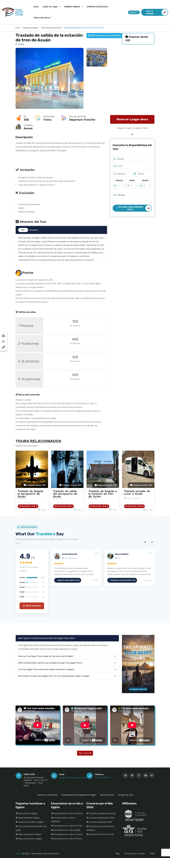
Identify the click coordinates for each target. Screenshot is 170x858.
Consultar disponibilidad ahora (130, 208)
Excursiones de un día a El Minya (67, 838)
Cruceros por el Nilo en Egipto (30, 822)
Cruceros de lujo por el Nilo (100, 822)
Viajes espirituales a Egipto (29, 834)
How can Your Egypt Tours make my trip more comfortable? (46, 656)
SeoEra (19, 853)
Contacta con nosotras (134, 853)
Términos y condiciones (47, 795)
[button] (145, 542)
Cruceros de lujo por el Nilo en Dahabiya (100, 828)
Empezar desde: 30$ (136, 38)
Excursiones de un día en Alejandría (63, 820)
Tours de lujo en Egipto (27, 813)
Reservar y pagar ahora (132, 119)
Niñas (132, 180)
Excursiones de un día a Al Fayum (68, 813)
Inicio (36, 6)
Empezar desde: (36, 485)
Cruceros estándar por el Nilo (101, 818)
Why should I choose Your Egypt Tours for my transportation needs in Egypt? (54, 676)
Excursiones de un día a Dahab (66, 830)
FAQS (152, 853)
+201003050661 (102, 777)
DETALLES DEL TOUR (27, 506)
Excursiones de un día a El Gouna (68, 834)
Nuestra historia (107, 795)
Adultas (119, 180)
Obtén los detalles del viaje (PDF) (105, 35)
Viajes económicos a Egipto (29, 838)
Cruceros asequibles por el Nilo (102, 813)
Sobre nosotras (42, 17)
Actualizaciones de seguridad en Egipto (78, 795)
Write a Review (33, 605)
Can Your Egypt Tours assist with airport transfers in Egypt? (46, 669)
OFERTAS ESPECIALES (97, 6)
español (133, 12)
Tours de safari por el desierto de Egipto (31, 828)
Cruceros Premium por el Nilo (101, 834)
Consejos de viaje (125, 795)
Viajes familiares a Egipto (28, 818)
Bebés (145, 180)
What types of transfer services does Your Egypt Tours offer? (46, 638)
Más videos (84, 753)
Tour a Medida (150, 12)
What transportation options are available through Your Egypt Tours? (50, 663)
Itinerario (29, 230)
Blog (117, 853)
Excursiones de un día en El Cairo (67, 826)
